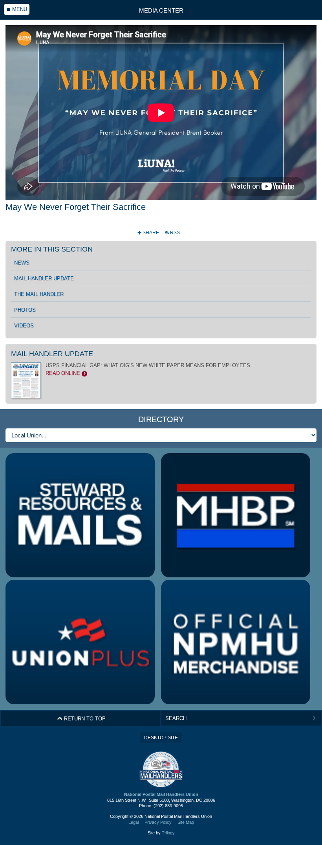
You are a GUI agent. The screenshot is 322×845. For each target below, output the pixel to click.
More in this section (52, 249)
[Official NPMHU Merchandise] (235, 642)
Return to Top (81, 718)
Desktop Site (161, 737)
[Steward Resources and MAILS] (80, 515)
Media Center (161, 10)
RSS (172, 232)
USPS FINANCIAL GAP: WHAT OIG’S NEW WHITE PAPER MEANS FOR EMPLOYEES (148, 369)
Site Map (185, 822)
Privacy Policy (158, 822)
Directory (161, 419)
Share (148, 232)
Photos (25, 310)
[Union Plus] (80, 642)
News (21, 263)
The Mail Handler (39, 294)
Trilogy (168, 832)
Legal (133, 822)
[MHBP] (235, 515)
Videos (24, 326)
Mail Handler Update (44, 278)
